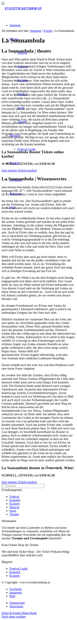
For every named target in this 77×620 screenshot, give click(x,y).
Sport (12, 510)
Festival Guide (18, 568)
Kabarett (14, 500)
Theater (14, 514)
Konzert (14, 503)
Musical (14, 507)
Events (48, 30)
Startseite (35, 30)
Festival (14, 496)
